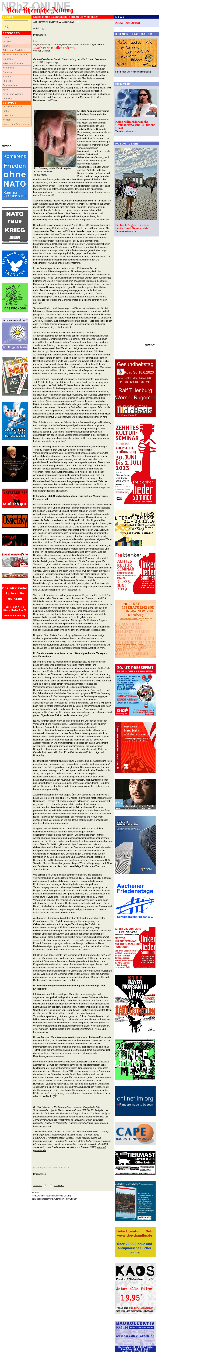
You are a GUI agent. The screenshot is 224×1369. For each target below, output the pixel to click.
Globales (8, 59)
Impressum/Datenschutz (16, 124)
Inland (6, 46)
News (6, 37)
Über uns (8, 115)
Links (6, 111)
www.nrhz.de (94, 1144)
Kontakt (7, 120)
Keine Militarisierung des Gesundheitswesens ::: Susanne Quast (135, 125)
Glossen (7, 72)
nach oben (59, 1185)
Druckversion (39, 35)
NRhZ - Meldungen (127, 22)
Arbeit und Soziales (14, 50)
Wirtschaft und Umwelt (15, 55)
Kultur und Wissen (13, 94)
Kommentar (9, 68)
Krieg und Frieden (13, 63)
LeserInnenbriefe (12, 107)
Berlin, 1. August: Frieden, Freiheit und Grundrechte (132, 226)
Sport (6, 90)
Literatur (7, 98)
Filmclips (8, 81)
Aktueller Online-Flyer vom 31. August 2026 (53, 22)
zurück (36, 28)
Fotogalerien (10, 85)
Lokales (7, 41)
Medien (7, 77)
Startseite (37, 1185)
